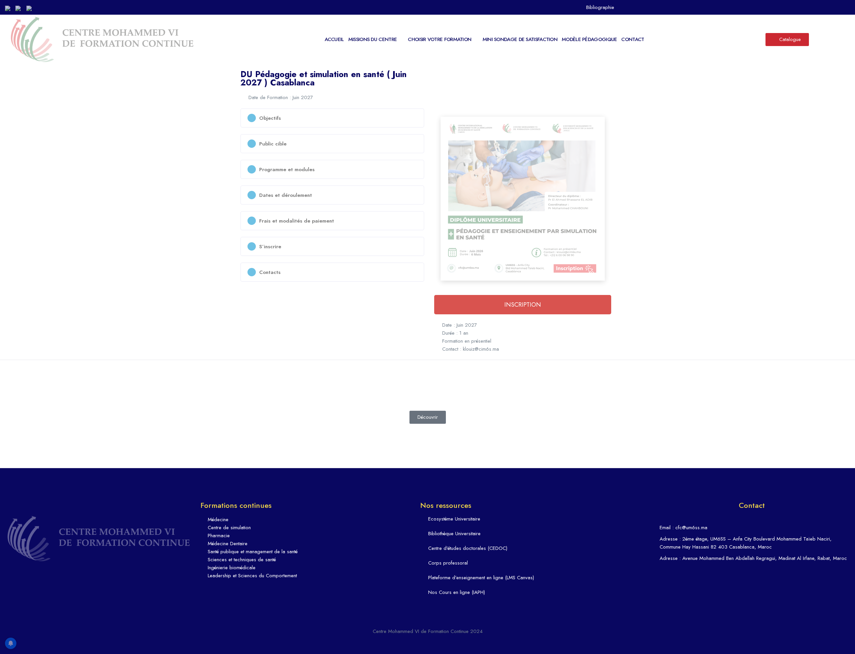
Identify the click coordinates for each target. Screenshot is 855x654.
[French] (30, 9)
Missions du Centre (372, 39)
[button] (332, 118)
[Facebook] (246, 8)
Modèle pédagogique (589, 39)
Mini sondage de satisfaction (520, 39)
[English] (20, 9)
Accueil (334, 39)
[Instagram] (276, 8)
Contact (632, 39)
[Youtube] (291, 8)
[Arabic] (10, 9)
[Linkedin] (261, 8)
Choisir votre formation (439, 39)
